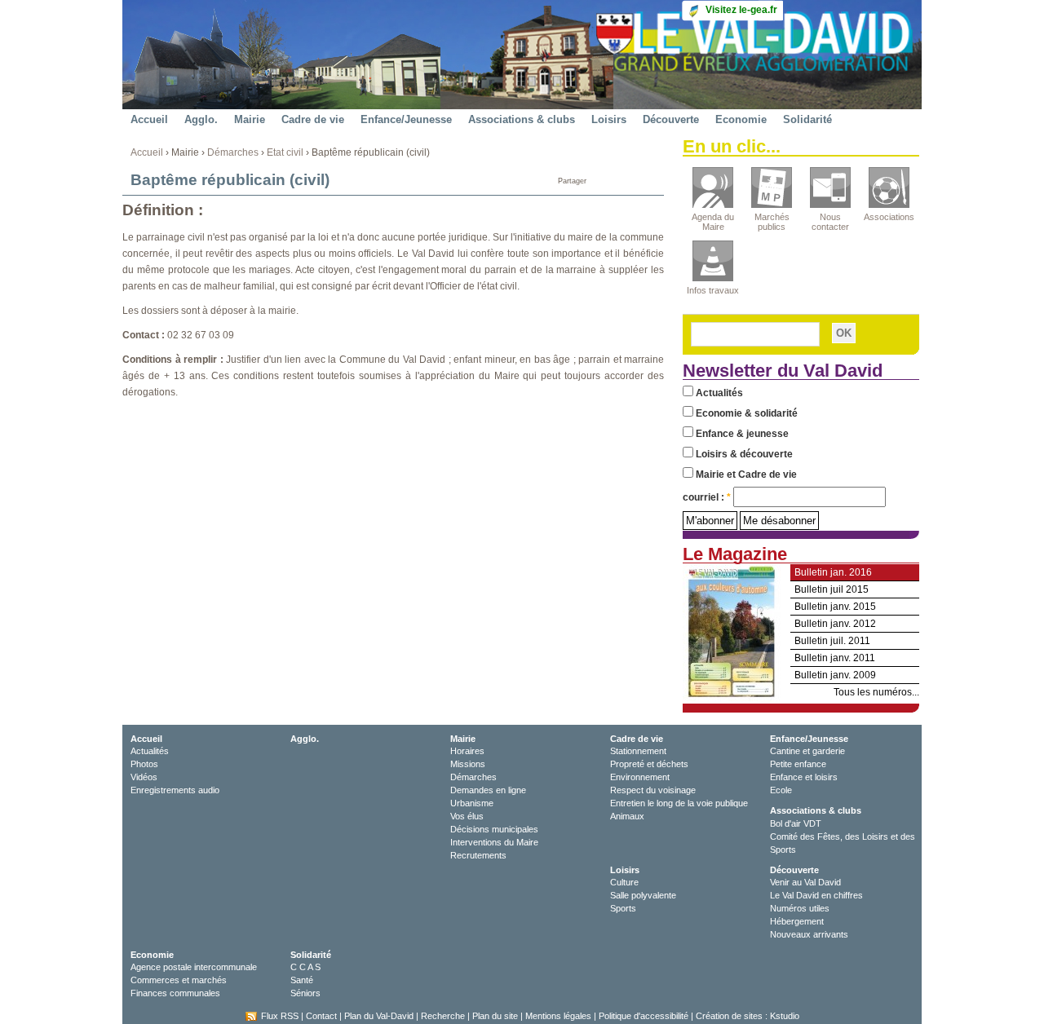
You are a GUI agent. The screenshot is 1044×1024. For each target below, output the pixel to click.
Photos (144, 764)
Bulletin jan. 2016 (833, 572)
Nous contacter (830, 222)
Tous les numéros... (876, 692)
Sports (623, 908)
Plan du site (495, 1016)
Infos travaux (713, 290)
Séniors (305, 993)
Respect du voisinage (653, 790)
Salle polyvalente (643, 895)
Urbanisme (471, 803)
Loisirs (608, 119)
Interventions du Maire (494, 842)
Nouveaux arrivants (809, 934)
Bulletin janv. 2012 (835, 623)
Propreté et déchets (649, 764)
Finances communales (175, 993)
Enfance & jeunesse (741, 433)
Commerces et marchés (178, 980)
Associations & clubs (521, 119)
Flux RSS (280, 1016)
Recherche (443, 1016)
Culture (624, 882)
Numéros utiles (799, 908)
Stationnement (638, 751)
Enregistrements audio (174, 790)
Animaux (627, 816)
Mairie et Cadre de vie (745, 474)
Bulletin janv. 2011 (834, 658)
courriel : (707, 497)
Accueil (149, 119)
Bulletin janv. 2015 (835, 606)
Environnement (640, 777)
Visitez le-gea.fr (741, 9)
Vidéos (143, 777)
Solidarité (807, 119)
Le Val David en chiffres (816, 895)
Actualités (718, 393)
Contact (321, 1016)
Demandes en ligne (488, 790)
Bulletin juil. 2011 (832, 641)
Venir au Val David (805, 882)
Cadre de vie (312, 119)
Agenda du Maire (713, 222)
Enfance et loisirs (804, 777)
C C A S (305, 967)
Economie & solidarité (745, 413)
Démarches (233, 152)
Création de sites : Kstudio (747, 1016)
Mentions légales (558, 1016)
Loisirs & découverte (743, 454)
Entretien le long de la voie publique (679, 803)
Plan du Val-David (379, 1016)
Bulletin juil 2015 (831, 589)
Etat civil (285, 152)
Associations (889, 217)
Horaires (467, 751)
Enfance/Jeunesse (406, 119)
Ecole (781, 790)
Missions (467, 764)
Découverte (671, 119)
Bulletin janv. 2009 (835, 675)
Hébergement (797, 921)
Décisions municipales (494, 829)
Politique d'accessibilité (643, 1016)
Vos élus (467, 816)
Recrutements (478, 855)
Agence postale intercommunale (193, 967)
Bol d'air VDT (795, 823)
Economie (741, 119)
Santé (301, 980)
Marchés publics (772, 222)
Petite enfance (798, 764)
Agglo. (201, 119)
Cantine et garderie (807, 751)
